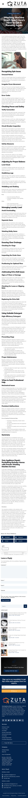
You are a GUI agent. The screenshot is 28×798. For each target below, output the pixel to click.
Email (2, 585)
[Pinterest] (14, 720)
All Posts (5, 548)
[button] (3, 4)
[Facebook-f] (3, 720)
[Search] (25, 606)
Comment (3, 565)
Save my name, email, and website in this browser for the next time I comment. (13, 597)
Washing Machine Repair (14, 13)
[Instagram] (6, 720)
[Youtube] (20, 720)
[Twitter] (8, 720)
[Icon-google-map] (22, 720)
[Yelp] (17, 720)
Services (4, 724)
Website (3, 590)
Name (3, 580)
